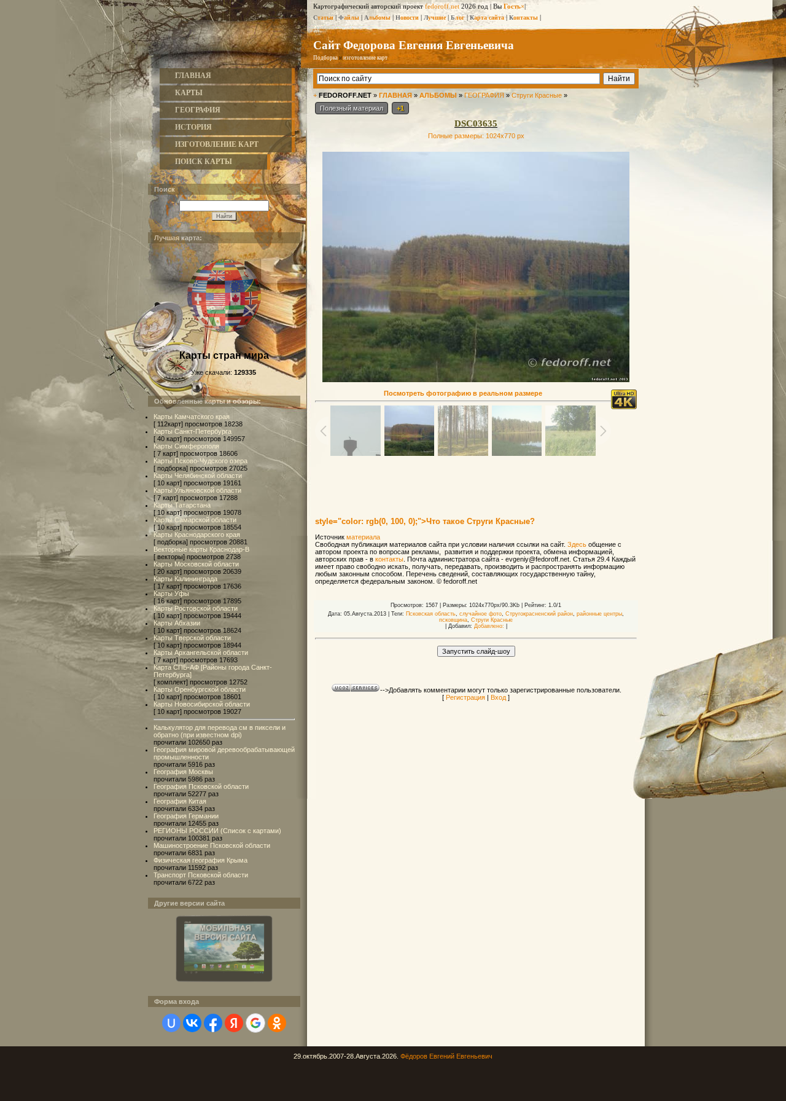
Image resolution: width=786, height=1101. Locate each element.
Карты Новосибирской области (202, 704)
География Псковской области (201, 786)
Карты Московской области (196, 564)
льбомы (377, 17)
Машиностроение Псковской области (212, 845)
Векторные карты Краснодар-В (201, 549)
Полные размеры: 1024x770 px (476, 135)
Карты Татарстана (182, 505)
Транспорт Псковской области (201, 875)
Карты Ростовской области (196, 608)
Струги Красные (537, 95)
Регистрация (465, 697)
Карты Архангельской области (201, 652)
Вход (498, 697)
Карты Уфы (171, 593)
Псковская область (431, 614)
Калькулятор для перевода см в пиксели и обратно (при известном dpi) (220, 731)
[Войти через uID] (171, 1023)
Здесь (576, 544)
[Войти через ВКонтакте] (192, 1023)
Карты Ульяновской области (197, 490)
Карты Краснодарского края (197, 534)
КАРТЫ (189, 92)
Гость (512, 6)
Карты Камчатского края (192, 416)
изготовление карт (365, 58)
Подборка (325, 58)
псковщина (453, 620)
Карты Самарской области (195, 519)
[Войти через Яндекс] (234, 1023)
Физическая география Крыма (200, 860)
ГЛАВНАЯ (193, 75)
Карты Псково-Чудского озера (200, 460)
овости (407, 17)
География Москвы (183, 771)
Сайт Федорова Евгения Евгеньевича (413, 44)
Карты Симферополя (186, 446)
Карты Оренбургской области (200, 689)
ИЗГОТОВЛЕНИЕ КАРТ (217, 144)
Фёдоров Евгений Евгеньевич (446, 1056)
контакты (389, 559)
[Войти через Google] (255, 1023)
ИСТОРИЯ (193, 127)
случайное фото (480, 614)
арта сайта (487, 17)
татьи (323, 17)
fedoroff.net (442, 6)
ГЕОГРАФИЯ (197, 110)
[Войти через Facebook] (213, 1023)
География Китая (180, 801)
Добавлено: (489, 626)
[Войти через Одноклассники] (277, 1023)
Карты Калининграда (185, 578)
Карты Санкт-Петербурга (193, 431)
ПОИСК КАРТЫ (203, 161)
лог (458, 17)
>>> (402, 58)
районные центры (599, 614)
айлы (348, 17)
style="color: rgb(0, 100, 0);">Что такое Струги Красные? (425, 521)
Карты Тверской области (192, 637)
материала (363, 537)
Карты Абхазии (177, 623)
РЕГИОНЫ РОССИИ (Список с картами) (217, 830)
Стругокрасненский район (539, 614)
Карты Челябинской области (198, 475)
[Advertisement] (476, 480)
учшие (435, 17)
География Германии (186, 816)
